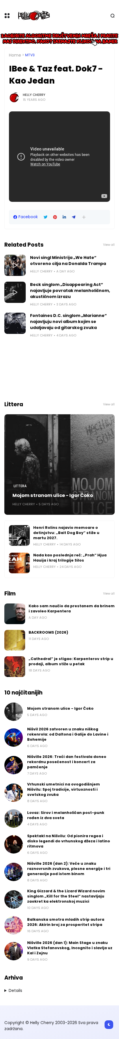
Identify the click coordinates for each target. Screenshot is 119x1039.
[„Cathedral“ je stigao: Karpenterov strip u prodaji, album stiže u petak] (14, 666)
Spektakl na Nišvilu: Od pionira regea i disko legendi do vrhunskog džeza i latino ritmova (68, 841)
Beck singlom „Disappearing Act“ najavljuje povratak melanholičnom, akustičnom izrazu (70, 290)
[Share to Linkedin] (64, 217)
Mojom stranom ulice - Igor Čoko (52, 495)
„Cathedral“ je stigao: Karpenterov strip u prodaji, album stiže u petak (71, 661)
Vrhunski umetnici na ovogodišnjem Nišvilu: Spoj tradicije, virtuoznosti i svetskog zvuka (63, 789)
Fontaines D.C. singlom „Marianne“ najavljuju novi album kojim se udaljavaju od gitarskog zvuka (68, 321)
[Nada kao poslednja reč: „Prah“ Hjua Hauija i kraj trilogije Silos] (19, 563)
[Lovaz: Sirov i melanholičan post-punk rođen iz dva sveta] (13, 818)
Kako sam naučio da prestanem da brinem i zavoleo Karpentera (72, 608)
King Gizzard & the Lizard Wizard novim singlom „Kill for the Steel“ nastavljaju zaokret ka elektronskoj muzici (66, 896)
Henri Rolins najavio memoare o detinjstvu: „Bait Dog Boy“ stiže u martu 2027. (66, 532)
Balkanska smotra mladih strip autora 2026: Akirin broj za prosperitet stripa (65, 922)
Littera (20, 486)
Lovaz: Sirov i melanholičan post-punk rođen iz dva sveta (65, 815)
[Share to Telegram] (73, 217)
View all (109, 245)
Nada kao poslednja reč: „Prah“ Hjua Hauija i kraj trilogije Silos (70, 558)
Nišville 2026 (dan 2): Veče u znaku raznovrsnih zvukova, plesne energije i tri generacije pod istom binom (68, 868)
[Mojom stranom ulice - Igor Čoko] (59, 464)
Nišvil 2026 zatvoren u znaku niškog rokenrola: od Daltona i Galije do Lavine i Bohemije (67, 734)
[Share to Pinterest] (55, 217)
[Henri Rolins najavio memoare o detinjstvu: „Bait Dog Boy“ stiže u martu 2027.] (19, 535)
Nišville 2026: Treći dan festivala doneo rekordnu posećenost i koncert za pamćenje (66, 761)
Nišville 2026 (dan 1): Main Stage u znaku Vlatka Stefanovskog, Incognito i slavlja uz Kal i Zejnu (69, 947)
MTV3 (30, 55)
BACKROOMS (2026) (48, 632)
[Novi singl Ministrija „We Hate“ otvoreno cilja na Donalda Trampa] (15, 265)
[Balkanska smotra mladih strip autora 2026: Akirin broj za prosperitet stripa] (13, 925)
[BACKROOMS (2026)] (14, 640)
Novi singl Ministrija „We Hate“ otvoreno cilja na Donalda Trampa (68, 260)
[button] (84, 217)
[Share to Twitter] (45, 217)
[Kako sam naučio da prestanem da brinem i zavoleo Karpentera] (14, 613)
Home (15, 55)
